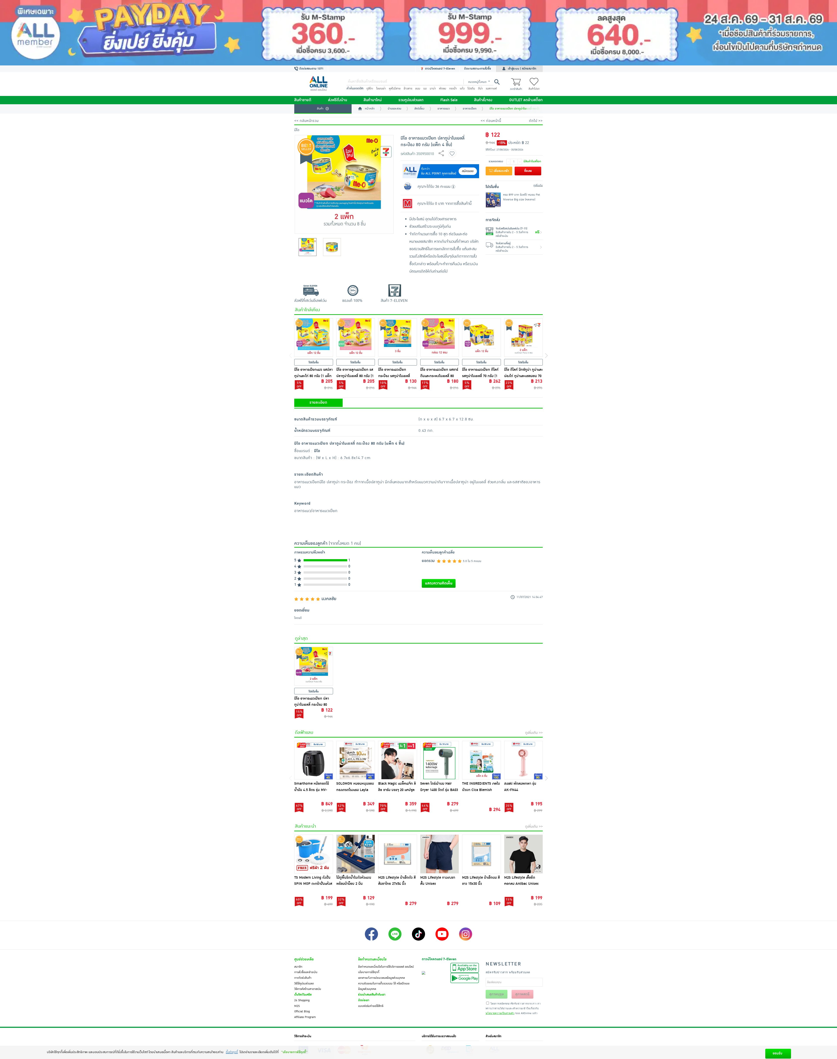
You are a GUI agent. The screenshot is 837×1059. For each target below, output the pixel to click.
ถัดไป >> (536, 120)
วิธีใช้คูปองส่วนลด (304, 983)
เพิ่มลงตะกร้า (501, 171)
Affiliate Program (305, 1017)
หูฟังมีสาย (395, 88)
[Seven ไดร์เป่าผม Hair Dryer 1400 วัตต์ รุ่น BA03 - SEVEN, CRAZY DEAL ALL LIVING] (439, 760)
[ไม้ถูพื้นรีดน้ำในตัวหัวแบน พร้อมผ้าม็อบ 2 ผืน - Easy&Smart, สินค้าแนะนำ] (355, 854)
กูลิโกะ (369, 88)
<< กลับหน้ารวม (306, 120)
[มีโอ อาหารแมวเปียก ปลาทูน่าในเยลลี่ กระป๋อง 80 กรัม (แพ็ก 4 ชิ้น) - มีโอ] (313, 666)
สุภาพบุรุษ (496, 994)
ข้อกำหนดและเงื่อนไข (372, 959)
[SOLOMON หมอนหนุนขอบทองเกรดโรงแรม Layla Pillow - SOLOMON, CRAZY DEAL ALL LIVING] (355, 760)
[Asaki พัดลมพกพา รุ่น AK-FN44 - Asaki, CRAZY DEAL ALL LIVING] (523, 760)
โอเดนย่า (381, 88)
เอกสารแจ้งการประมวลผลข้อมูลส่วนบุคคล (381, 978)
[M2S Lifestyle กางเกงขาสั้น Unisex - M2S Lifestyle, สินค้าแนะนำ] (439, 854)
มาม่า (433, 88)
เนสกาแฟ (491, 88)
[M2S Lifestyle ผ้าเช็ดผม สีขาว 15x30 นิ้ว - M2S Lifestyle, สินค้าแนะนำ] (481, 854)
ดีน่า (480, 88)
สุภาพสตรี (522, 994)
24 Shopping (302, 1000)
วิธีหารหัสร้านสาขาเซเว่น (307, 989)
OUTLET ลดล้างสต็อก (526, 100)
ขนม (417, 88)
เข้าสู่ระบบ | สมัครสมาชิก (522, 69)
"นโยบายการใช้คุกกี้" (294, 1052)
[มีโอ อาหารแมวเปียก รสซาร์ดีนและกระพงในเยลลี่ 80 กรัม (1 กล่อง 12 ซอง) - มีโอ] (439, 337)
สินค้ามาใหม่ (373, 100)
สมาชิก (298, 967)
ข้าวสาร (408, 88)
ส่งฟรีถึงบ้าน (337, 100)
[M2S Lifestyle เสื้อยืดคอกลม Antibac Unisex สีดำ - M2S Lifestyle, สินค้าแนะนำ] (523, 854)
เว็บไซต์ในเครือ (303, 994)
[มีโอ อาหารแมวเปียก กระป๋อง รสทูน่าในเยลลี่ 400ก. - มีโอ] (397, 337)
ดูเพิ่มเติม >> (534, 732)
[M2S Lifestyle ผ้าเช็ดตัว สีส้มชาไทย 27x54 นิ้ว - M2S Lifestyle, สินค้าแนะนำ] (397, 854)
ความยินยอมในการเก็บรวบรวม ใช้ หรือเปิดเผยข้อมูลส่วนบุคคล (384, 986)
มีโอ (296, 130)
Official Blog (302, 1011)
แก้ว (462, 88)
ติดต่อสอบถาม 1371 (310, 69)
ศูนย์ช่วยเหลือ (304, 959)
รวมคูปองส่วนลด (411, 100)
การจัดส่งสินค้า (302, 978)
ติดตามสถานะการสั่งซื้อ (477, 69)
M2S (297, 1006)
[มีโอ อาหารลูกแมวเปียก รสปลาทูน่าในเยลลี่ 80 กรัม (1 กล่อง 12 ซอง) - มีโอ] (355, 337)
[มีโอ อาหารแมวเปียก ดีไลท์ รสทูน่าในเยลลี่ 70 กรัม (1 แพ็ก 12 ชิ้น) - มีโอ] (481, 337)
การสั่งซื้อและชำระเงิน (305, 972)
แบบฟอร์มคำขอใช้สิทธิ (370, 1006)
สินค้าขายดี (302, 100)
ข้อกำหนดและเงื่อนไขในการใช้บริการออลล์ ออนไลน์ (386, 967)
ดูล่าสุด (301, 638)
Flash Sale (449, 100)
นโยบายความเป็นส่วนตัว (500, 1013)
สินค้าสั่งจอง (483, 100)
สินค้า (320, 108)
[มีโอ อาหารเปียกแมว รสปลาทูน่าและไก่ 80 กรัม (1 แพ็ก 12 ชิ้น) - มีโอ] (313, 337)
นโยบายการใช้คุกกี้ (368, 972)
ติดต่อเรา (363, 1000)
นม (425, 88)
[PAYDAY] (418, 32)
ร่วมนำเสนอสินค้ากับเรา (371, 994)
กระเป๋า (453, 88)
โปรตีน (471, 88)
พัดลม (442, 88)
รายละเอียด (318, 402)
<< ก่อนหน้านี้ (491, 120)
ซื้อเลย (528, 171)
